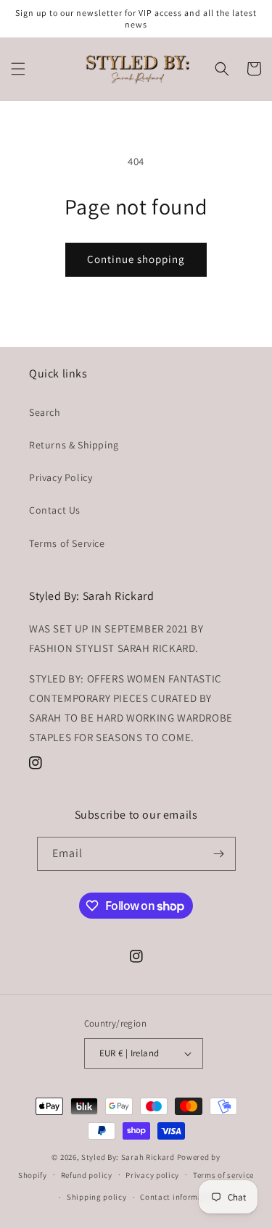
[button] (18, 69)
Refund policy (86, 1175)
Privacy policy (152, 1175)
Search (45, 412)
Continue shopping (136, 259)
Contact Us (55, 510)
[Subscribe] (219, 854)
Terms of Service (67, 543)
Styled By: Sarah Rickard (128, 1157)
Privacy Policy (60, 477)
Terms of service (223, 1175)
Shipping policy (97, 1197)
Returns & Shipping (74, 444)
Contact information (179, 1197)
